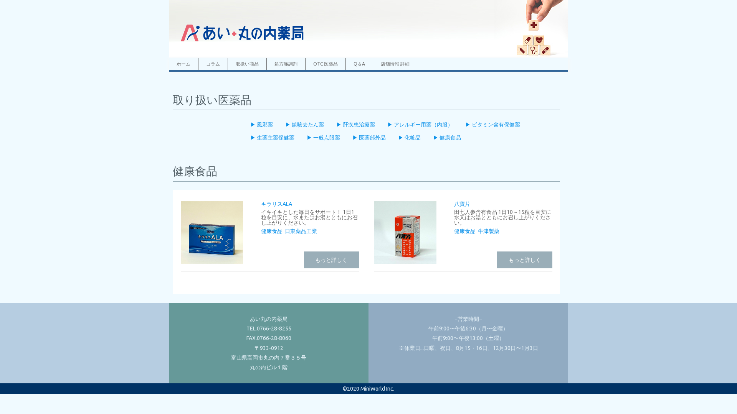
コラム (213, 63)
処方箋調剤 (285, 63)
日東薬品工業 (301, 231)
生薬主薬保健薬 (275, 138)
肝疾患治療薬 (358, 125)
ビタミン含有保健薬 (495, 125)
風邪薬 (264, 125)
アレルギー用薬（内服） (423, 125)
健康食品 (449, 138)
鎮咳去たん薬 (307, 125)
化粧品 (412, 138)
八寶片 (462, 204)
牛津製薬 (488, 231)
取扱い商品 (247, 63)
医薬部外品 (372, 138)
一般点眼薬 (326, 138)
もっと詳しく (331, 260)
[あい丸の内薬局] (242, 45)
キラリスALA (276, 204)
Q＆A (359, 63)
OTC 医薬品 (325, 63)
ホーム (183, 63)
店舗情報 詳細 (395, 63)
